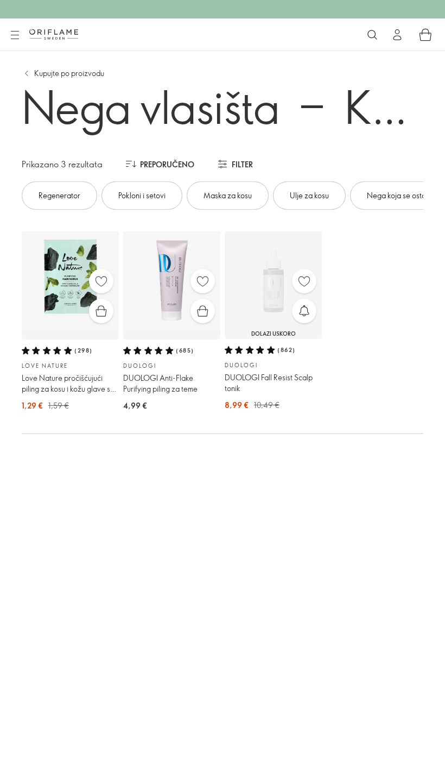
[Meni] (14, 35)
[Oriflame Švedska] (54, 34)
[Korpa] (425, 34)
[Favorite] (101, 281)
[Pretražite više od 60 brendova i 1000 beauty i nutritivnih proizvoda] (372, 35)
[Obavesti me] (304, 311)
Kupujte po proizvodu (69, 73)
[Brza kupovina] (101, 311)
